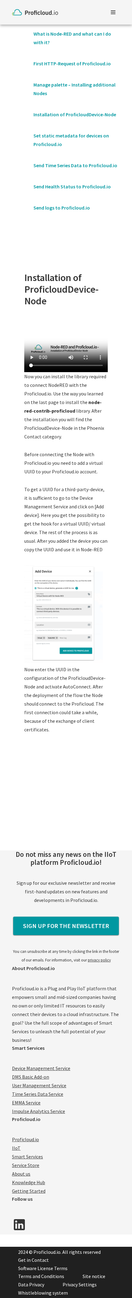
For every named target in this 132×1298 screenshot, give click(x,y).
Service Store (25, 1165)
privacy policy (99, 960)
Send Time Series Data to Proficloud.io (75, 165)
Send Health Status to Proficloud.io (72, 186)
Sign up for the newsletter (66, 926)
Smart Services (27, 1157)
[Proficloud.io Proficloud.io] (36, 12)
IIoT (16, 1148)
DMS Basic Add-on (30, 1077)
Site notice (94, 1276)
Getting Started (28, 1191)
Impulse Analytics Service (38, 1111)
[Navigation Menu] (113, 12)
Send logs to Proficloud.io (61, 208)
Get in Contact (33, 1260)
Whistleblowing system (43, 1293)
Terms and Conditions (41, 1276)
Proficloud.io (25, 1139)
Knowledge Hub (28, 1182)
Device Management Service (41, 1068)
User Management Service (39, 1085)
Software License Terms (43, 1268)
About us (21, 1174)
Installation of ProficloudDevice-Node (74, 114)
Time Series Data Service (37, 1094)
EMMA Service (26, 1103)
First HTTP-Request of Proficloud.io (72, 63)
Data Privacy (31, 1284)
